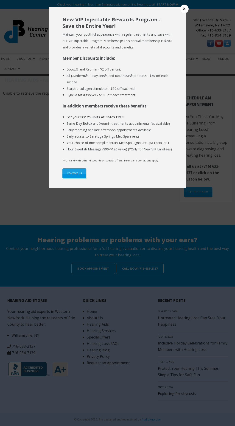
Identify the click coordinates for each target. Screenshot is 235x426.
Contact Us (74, 173)
